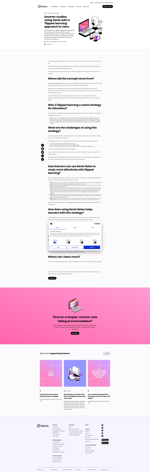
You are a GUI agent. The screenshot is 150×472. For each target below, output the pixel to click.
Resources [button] (78, 6)
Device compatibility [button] (90, 451)
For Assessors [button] (71, 6)
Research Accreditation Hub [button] (91, 439)
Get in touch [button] (88, 447)
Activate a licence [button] (109, 2)
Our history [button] (88, 437)
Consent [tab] (57, 227)
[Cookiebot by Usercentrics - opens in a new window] (95, 224)
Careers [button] (87, 433)
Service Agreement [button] (54, 469)
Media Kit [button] (87, 441)
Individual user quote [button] (58, 446)
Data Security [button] (78, 469)
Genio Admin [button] (56, 436)
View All (107, 353)
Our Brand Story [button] (89, 435)
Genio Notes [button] (55, 427)
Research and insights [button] (74, 435)
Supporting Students (53, 13)
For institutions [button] (56, 442)
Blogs (45, 13)
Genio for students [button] (57, 459)
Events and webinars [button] (74, 429)
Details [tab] (75, 227)
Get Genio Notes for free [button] (58, 452)
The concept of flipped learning (55, 83)
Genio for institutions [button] (58, 457)
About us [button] (87, 431)
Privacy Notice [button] (40, 469)
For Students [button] (63, 6)
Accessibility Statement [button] (67, 469)
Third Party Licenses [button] (92, 469)
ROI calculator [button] (56, 448)
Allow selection (75, 247)
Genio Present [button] (56, 434)
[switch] (68, 242)
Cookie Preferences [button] (105, 469)
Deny (58, 247)
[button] (43, 6)
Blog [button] (70, 427)
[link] (42, 145)
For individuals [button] (56, 450)
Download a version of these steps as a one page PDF (81, 202)
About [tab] (92, 227)
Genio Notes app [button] (57, 429)
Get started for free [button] (99, 2)
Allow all (92, 247)
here (100, 261)
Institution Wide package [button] (58, 444)
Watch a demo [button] (108, 6)
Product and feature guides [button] (75, 433)
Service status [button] (88, 453)
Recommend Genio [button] (57, 461)
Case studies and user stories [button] (76, 431)
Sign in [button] (92, 2)
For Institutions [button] (54, 6)
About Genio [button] (86, 6)
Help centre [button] (88, 449)
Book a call (52, 278)
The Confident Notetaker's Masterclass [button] (59, 431)
